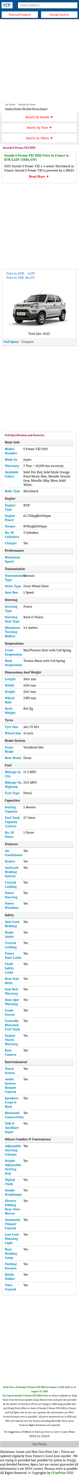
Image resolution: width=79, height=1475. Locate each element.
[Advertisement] (39, 60)
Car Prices (39, 1444)
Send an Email (39, 1436)
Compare (27, 342)
